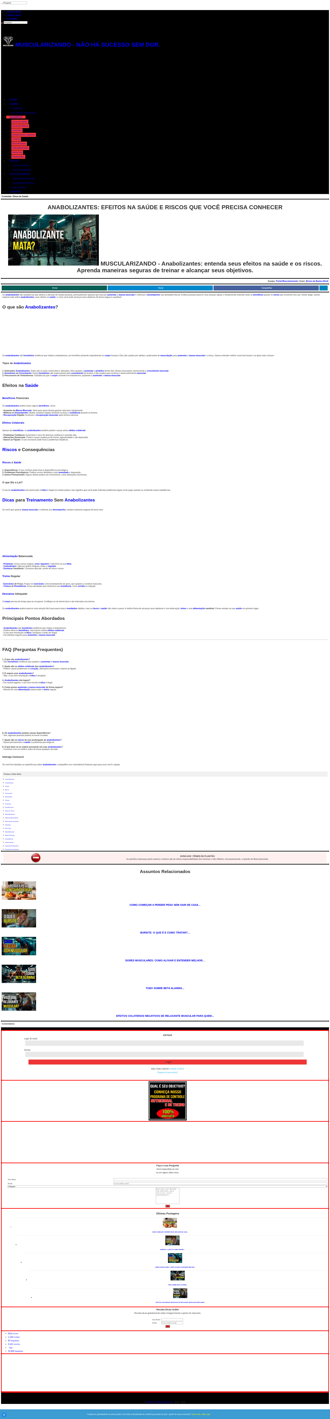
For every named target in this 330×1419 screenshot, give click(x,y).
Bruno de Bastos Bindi (317, 281)
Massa (19, 410)
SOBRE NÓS (17, 109)
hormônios (28, 355)
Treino (6, 576)
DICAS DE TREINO (20, 126)
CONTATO (15, 191)
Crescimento (25, 373)
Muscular (27, 410)
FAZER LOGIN (14, 12)
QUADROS (15, 117)
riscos (276, 295)
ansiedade (64, 472)
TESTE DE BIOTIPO (20, 165)
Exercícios (8, 584)
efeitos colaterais (77, 430)
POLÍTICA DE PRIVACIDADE (24, 113)
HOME (13, 99)
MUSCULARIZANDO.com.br (160, 1402)
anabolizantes (12, 295)
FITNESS (16, 139)
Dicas (8, 499)
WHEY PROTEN (19, 187)
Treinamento (39, 499)
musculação (166, 355)
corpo (107, 355)
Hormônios (10, 373)
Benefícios (8, 398)
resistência (75, 413)
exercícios (39, 584)
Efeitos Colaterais (13, 422)
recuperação (42, 415)
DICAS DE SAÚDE (19, 122)
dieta (69, 564)
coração (34, 669)
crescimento (153, 371)
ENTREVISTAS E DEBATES (23, 135)
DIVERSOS (17, 130)
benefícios (258, 295)
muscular (130, 295)
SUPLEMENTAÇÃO (20, 148)
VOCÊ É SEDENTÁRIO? (22, 170)
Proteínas (8, 564)
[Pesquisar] (2, 3)
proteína (100, 371)
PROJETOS (17, 152)
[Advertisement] (165, 74)
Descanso (8, 593)
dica (45, 490)
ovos (37, 564)
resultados (72, 608)
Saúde (31, 385)
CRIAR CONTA (14, 15)
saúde (53, 297)
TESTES (14, 160)
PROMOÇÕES (18, 157)
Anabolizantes (40, 306)
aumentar (111, 295)
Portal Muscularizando (287, 281)
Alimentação (10, 556)
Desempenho (21, 413)
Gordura (7, 568)
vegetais (52, 566)
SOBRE (13, 103)
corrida (81, 586)
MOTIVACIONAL (19, 144)
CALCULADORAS (19, 174)
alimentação (199, 608)
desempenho (153, 295)
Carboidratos (9, 566)
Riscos (9, 449)
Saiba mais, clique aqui (201, 1414)
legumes (45, 564)
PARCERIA (12, 19)
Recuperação (10, 415)
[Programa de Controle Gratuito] (168, 1120)
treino (183, 608)
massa (122, 295)
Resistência (20, 586)
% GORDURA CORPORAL (23, 183)
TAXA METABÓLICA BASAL (23, 179)
